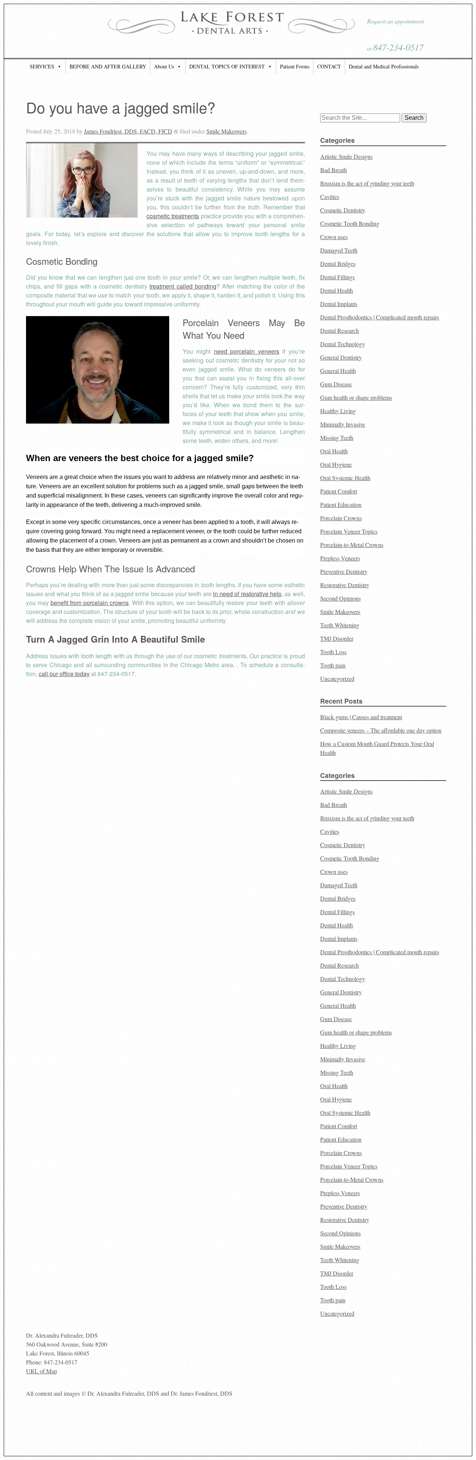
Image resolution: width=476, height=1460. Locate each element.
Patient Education (340, 504)
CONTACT (329, 66)
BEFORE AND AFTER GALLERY (108, 66)
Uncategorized (337, 678)
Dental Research (339, 330)
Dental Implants (338, 304)
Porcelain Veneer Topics (348, 531)
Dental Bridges (338, 263)
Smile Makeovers (226, 131)
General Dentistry (341, 357)
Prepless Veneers (340, 558)
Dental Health (336, 290)
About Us (164, 66)
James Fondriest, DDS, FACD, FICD (128, 131)
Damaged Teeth (338, 250)
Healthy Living (338, 411)
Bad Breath (333, 170)
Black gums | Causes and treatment (361, 717)
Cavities (329, 196)
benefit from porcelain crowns (90, 602)
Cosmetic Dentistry (342, 210)
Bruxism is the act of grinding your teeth (367, 183)
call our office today (64, 673)
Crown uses (334, 237)
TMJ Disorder (336, 638)
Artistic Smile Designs (346, 156)
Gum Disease (336, 384)
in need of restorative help (247, 593)
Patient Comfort (338, 491)
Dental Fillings (337, 277)
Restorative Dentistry (344, 585)
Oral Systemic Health (345, 478)
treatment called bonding (182, 286)
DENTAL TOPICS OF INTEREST (227, 66)
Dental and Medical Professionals (384, 66)
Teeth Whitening (339, 625)
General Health (338, 370)
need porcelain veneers (246, 351)
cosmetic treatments (173, 216)
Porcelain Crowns (341, 518)
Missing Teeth (336, 437)
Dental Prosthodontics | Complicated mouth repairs (379, 317)
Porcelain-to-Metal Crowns (351, 545)
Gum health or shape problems (356, 397)
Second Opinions (340, 598)
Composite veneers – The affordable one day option (380, 730)
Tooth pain (332, 665)
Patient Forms (294, 66)
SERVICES (42, 66)
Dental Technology (342, 344)
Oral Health (334, 451)
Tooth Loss (333, 652)
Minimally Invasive (342, 424)
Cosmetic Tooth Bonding (349, 223)
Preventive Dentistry (343, 571)
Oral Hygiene (336, 464)
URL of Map (41, 1371)
